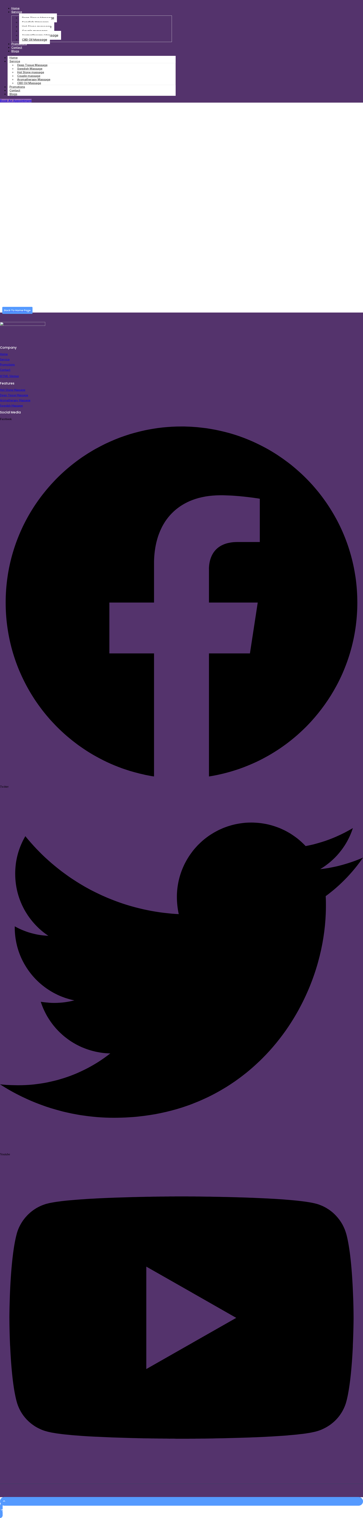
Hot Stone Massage (12, 389)
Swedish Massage (11, 405)
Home (4, 354)
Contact (5, 369)
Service (16, 12)
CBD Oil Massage (34, 40)
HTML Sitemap (9, 376)
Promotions (7, 364)
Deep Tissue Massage (14, 395)
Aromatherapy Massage (15, 400)
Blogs (15, 51)
